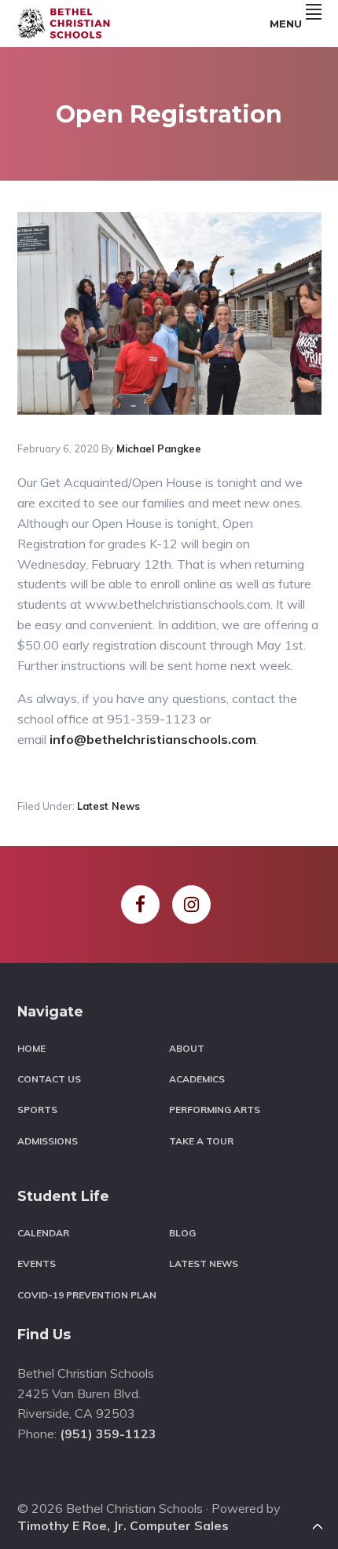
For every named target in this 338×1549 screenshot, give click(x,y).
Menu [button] (286, 23)
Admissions (47, 1141)
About (186, 1048)
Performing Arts (214, 1109)
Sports (37, 1109)
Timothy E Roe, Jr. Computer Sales (123, 1525)
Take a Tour (201, 1141)
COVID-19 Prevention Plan (86, 1295)
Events (36, 1263)
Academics (197, 1079)
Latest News (108, 806)
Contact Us (49, 1079)
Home (31, 1048)
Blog (182, 1233)
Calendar (43, 1233)
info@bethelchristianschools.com (153, 739)
